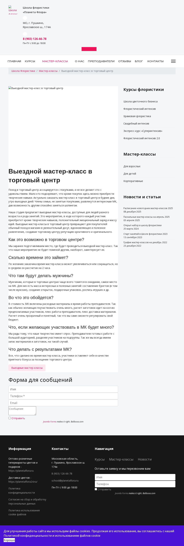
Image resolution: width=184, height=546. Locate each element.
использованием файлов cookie (77, 536)
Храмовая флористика (137, 116)
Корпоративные (133, 181)
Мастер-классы (55, 61)
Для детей (129, 173)
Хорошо (9, 540)
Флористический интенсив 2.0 (141, 138)
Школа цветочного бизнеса (140, 101)
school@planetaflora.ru (65, 480)
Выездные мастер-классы (27, 367)
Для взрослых (131, 166)
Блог (139, 61)
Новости (145, 459)
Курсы (30, 61)
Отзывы (124, 61)
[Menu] (173, 61)
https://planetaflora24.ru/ (22, 481)
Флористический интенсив (139, 108)
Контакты (155, 61)
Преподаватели (101, 61)
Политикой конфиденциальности (28, 536)
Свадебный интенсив (136, 123)
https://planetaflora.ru (21, 470)
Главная (14, 61)
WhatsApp (89, 49)
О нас (79, 61)
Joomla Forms (49, 421)
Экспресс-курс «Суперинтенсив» (142, 131)
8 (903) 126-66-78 (62, 473)
